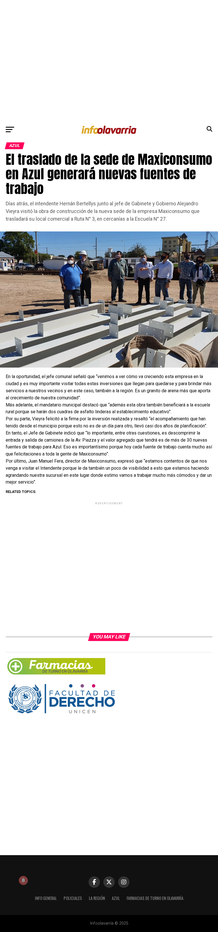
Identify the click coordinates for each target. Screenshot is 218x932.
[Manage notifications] (23, 880)
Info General (46, 898)
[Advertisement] (109, 61)
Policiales (73, 898)
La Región (97, 898)
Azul (116, 898)
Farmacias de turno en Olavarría (155, 898)
